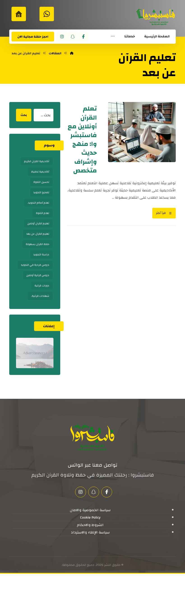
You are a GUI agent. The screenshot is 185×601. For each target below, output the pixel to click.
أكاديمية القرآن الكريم (36, 161)
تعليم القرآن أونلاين (38, 223)
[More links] (112, 36)
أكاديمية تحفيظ (40, 171)
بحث (24, 115)
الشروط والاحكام (90, 525)
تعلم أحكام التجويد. (38, 202)
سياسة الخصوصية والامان (90, 510)
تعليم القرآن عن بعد (37, 233)
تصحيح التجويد (41, 192)
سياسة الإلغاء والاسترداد (90, 532)
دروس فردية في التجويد (35, 264)
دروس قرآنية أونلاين (37, 275)
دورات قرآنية (42, 285)
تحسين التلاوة (41, 181)
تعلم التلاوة (42, 213)
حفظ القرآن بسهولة (37, 244)
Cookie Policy (90, 517)
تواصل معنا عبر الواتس (92, 464)
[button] (83, 37)
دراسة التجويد (41, 254)
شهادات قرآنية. (40, 295)
